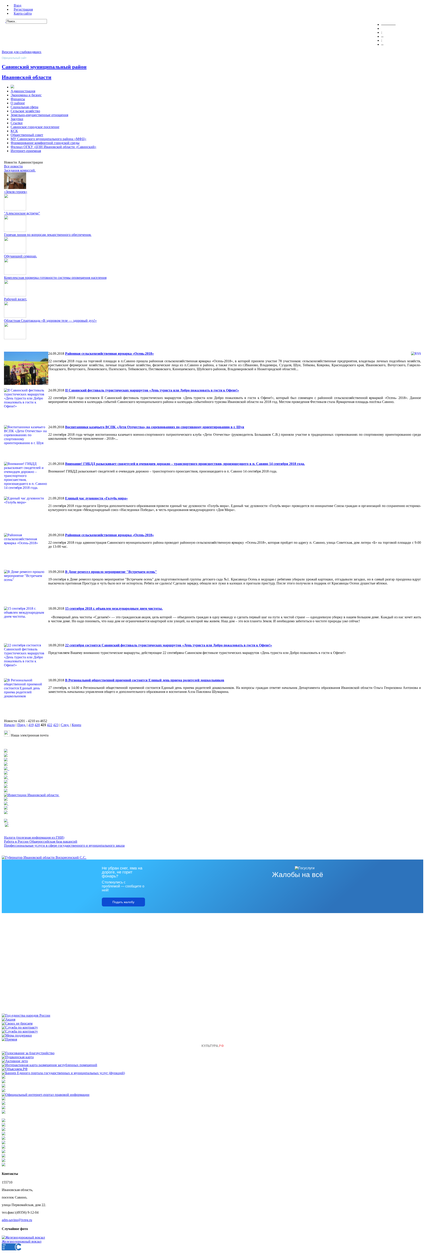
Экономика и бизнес (26, 95)
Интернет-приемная (26, 151)
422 (49, 725)
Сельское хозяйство (25, 111)
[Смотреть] (6, 782)
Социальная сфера (24, 107)
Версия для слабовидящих (21, 52)
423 (55, 725)
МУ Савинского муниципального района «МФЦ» (48, 139)
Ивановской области (26, 77)
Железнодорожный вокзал (21, 1241)
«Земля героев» (15, 192)
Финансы (18, 99)
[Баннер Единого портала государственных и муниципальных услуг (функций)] (63, 1073)
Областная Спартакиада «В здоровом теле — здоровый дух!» (50, 320)
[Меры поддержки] (17, 1035)
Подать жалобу (123, 902)
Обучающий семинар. (20, 256)
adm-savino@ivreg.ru (17, 1220)
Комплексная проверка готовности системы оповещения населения (55, 278)
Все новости (13, 166)
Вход (17, 5)
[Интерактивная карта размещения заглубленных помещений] (49, 1065)
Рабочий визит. (15, 299)
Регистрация (23, 9)
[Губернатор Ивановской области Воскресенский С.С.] (44, 857)
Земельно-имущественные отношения (39, 115)
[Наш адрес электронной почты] (7, 735)
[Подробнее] (6, 760)
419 (31, 725)
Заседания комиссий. (20, 170)
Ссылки (17, 123)
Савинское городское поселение (35, 127)
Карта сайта (23, 13)
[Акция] (8, 1019)
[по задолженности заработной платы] (3, 1108)
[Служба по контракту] (20, 1027)
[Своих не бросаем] (17, 1023)
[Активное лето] (15, 1061)
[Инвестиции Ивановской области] (32, 795)
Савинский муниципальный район (44, 67)
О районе (18, 103)
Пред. (21, 725)
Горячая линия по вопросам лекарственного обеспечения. (47, 235)
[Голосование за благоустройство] (28, 1053)
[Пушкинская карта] (18, 1057)
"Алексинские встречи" (22, 213)
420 (37, 725)
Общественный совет (27, 135)
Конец (76, 725)
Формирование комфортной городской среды (45, 143)
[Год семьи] (26, 1015)
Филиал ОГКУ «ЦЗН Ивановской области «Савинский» (53, 147)
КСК (14, 131)
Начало (9, 725)
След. (65, 725)
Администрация (23, 91)
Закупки (17, 119)
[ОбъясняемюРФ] (15, 1069)
